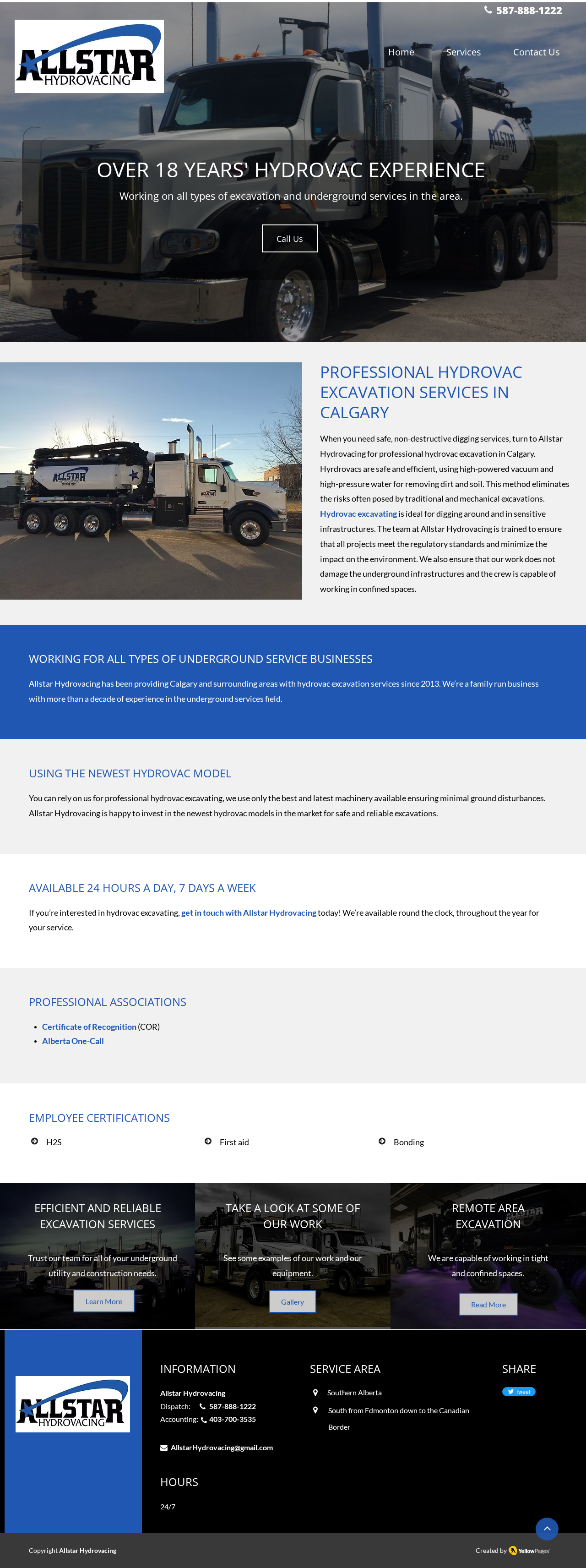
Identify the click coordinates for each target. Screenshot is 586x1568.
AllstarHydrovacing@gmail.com (222, 1447)
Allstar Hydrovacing (87, 1550)
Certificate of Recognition (89, 1027)
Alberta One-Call (73, 1041)
